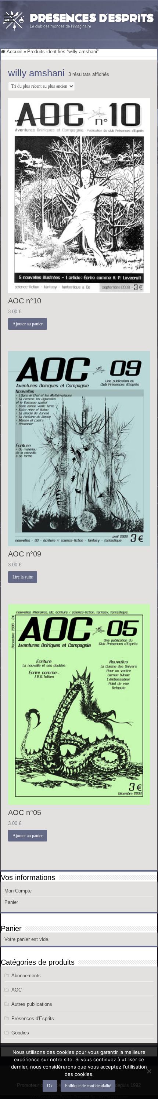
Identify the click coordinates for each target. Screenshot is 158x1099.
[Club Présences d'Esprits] (79, 19)
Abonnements (26, 975)
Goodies (20, 1033)
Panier (11, 902)
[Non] (148, 1071)
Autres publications (31, 1004)
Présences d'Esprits (32, 1018)
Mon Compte (18, 891)
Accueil (14, 51)
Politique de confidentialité (88, 1085)
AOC (16, 990)
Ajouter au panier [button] (27, 323)
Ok (50, 1085)
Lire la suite (22, 577)
